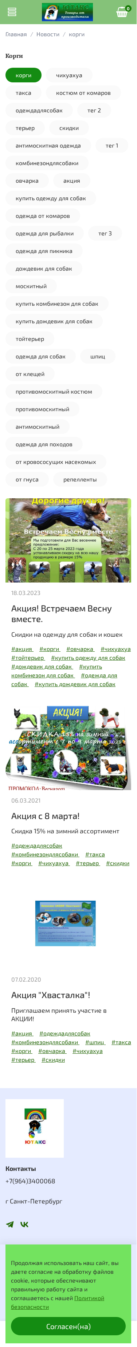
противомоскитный (42, 408)
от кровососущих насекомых (56, 461)
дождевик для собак (44, 268)
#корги (49, 648)
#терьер (88, 862)
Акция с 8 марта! (45, 815)
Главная (16, 33)
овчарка (27, 180)
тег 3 (105, 233)
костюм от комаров (83, 92)
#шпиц (95, 1041)
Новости (47, 33)
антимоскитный (37, 426)
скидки (69, 127)
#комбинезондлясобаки (45, 854)
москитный (31, 285)
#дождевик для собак (42, 666)
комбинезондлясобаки (47, 162)
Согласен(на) (68, 1326)
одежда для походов (44, 443)
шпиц (97, 356)
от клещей (30, 373)
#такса (95, 854)
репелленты (80, 479)
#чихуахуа (116, 648)
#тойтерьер (28, 657)
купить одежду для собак (51, 197)
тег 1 (112, 145)
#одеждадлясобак (36, 845)
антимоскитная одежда (48, 145)
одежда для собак (41, 356)
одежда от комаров (43, 215)
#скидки (117, 862)
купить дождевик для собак (54, 320)
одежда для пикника (44, 250)
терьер (25, 127)
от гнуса (27, 479)
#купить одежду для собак (88, 657)
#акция (22, 648)
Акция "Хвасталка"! (50, 994)
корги (23, 74)
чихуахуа (69, 74)
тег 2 (94, 110)
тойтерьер (30, 338)
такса (23, 92)
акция (71, 180)
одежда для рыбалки (45, 233)
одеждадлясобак (39, 110)
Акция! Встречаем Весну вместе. (61, 613)
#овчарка (80, 648)
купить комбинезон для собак (57, 303)
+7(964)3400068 (30, 1181)
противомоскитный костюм (54, 391)
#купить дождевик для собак (75, 683)
